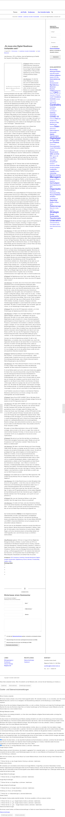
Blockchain (53, 87)
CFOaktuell (57, 95)
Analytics (57, 73)
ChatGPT (52, 97)
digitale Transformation (54, 135)
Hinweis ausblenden (20, 815)
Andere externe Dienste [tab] (6, 763)
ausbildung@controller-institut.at (52, 666)
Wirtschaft (55, 226)
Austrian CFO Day (54, 77)
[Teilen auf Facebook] (6, 565)
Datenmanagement (54, 130)
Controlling (21, 557)
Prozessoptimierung (54, 198)
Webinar (54, 224)
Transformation (56, 218)
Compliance (16, 557)
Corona (52, 112)
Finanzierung (52, 144)
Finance (25, 559)
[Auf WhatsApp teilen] (6, 569)
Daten (56, 126)
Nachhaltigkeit (54, 183)
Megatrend (52, 181)
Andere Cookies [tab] (4, 795)
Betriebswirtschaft (54, 83)
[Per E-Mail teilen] (6, 574)
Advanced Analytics (55, 71)
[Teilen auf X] (6, 567)
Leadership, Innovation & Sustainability (27, 51)
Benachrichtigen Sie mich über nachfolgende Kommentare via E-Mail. (22, 639)
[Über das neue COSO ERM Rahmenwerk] (1, 408)
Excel (51, 142)
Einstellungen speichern (7, 815)
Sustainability (36, 559)
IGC (51, 156)
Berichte (52, 81)
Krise (57, 165)
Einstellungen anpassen (25, 685)
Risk (51, 208)
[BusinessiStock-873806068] (22, 33)
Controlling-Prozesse (53, 108)
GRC (51, 154)
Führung (52, 150)
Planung (52, 194)
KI (54, 158)
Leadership (53, 169)
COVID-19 (54, 116)
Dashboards (52, 118)
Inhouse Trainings (8, 664)
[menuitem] (16, 12)
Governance (54, 152)
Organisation (56, 188)
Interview (29, 559)
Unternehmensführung (54, 222)
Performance (53, 191)
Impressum (27, 662)
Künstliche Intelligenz (55, 167)
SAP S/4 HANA (55, 208)
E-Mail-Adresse (28, 609)
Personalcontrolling (55, 193)
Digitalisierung (19, 559)
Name (26, 603)
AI (54, 73)
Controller (53, 99)
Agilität (51, 73)
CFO (12, 557)
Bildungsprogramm (8, 660)
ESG (57, 140)
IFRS (57, 154)
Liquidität (52, 171)
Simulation (52, 210)
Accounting (53, 69)
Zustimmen (3, 685)
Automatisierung (55, 79)
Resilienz (52, 202)
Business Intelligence (53, 90)
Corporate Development (30, 557)
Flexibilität (52, 148)
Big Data (53, 85)
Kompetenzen (53, 162)
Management (57, 177)
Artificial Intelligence (55, 75)
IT (32, 559)
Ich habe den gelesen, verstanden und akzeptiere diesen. (24, 636)
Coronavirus (53, 114)
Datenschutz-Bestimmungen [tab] (7, 806)
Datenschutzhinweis (17, 636)
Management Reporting (54, 179)
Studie (52, 214)
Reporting (53, 200)
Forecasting (57, 148)
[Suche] (52, 12)
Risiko (51, 204)
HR (55, 154)
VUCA (10, 561)
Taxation (6, 561)
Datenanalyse (53, 128)
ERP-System (53, 140)
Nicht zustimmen (13, 685)
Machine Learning (55, 175)
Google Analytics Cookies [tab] (6, 747)
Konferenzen (53, 165)
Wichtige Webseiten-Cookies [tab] (7, 711)
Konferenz (52, 163)
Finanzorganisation (55, 146)
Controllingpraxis (53, 110)
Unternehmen (56, 220)
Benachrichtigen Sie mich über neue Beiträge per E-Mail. (19, 642)
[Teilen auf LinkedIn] (6, 572)
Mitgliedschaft (7, 665)
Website (27, 614)
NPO (51, 187)
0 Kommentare (14, 51)
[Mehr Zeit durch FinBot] (63, 408)
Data (56, 119)
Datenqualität (53, 132)
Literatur (57, 171)
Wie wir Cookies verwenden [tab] (6, 696)
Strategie (54, 211)
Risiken (57, 202)
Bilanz (57, 85)
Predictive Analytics (55, 195)
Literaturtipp (53, 173)
